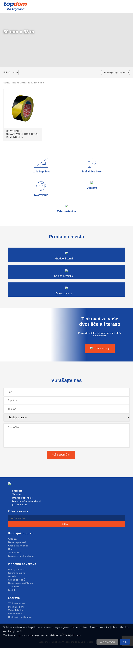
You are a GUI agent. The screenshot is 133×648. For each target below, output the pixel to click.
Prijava (64, 524)
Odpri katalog (102, 348)
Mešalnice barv (16, 606)
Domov (6, 82)
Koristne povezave (22, 564)
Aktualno (12, 576)
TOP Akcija (13, 586)
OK (125, 641)
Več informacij (107, 641)
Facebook (17, 490)
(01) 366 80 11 (19, 504)
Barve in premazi (17, 542)
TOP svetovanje (16, 603)
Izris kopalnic (15, 613)
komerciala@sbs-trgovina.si (26, 501)
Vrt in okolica (14, 552)
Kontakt (12, 590)
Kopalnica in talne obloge (21, 556)
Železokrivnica (15, 610)
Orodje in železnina (18, 545)
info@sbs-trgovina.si (22, 497)
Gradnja (12, 539)
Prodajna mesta (16, 569)
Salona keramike (16, 573)
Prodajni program (21, 533)
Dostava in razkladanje (20, 617)
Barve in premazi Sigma (20, 583)
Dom (10, 549)
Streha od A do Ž (16, 579)
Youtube (16, 494)
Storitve (14, 598)
